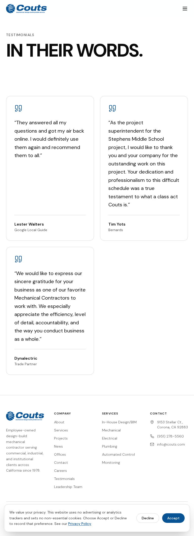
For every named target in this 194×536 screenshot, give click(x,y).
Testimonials (64, 478)
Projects (61, 438)
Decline (148, 518)
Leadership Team (68, 486)
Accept (173, 518)
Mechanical (111, 430)
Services (61, 430)
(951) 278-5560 (170, 436)
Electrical (109, 438)
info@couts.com (171, 444)
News (58, 446)
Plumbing (109, 446)
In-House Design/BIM (119, 422)
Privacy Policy (79, 523)
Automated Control (118, 454)
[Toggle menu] (185, 9)
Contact (61, 462)
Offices (60, 454)
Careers (60, 470)
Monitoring (111, 462)
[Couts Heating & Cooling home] (26, 8)
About (59, 422)
